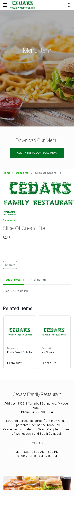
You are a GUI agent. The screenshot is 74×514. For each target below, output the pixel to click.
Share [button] (9, 264)
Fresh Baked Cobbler (19, 352)
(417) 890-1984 (42, 412)
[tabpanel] (37, 291)
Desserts (22, 172)
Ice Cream (47, 352)
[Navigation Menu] (5, 5)
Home (7, 172)
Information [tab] (38, 279)
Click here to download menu (37, 152)
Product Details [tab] (13, 279)
